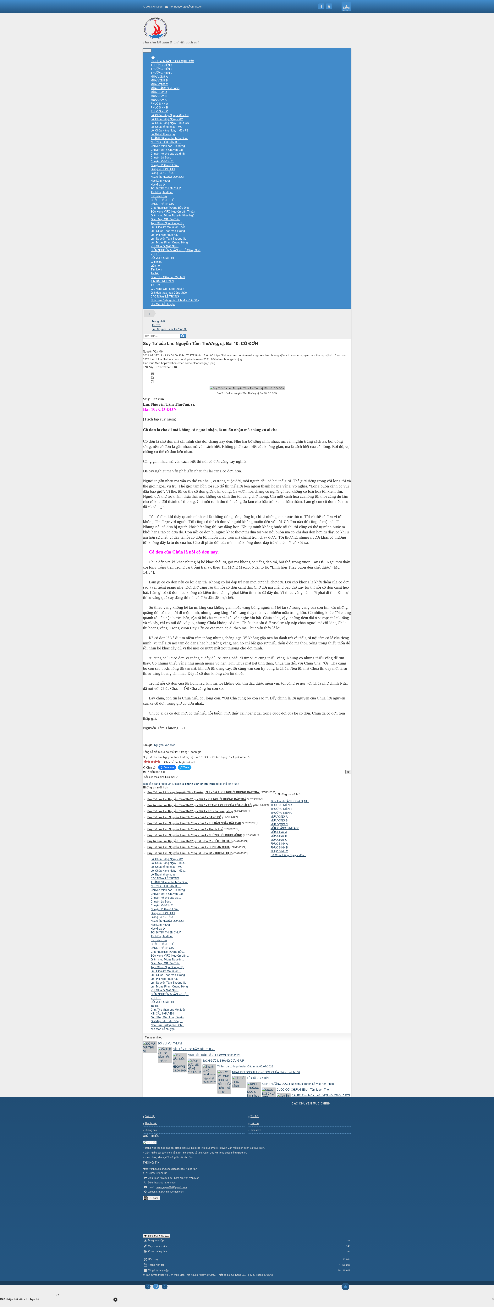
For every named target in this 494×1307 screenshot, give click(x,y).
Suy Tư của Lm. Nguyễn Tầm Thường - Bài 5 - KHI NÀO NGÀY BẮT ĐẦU (194, 823)
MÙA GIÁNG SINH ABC (285, 828)
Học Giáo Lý (158, 928)
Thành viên (151, 1123)
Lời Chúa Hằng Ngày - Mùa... (288, 855)
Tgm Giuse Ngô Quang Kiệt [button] (167, 223)
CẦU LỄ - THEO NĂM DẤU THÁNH (194, 1049)
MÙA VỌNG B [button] (159, 80)
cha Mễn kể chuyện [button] (163, 304)
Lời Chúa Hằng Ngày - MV (167, 859)
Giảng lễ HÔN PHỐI (163, 913)
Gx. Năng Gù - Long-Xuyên (167, 1017)
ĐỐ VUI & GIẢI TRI (162, 1002)
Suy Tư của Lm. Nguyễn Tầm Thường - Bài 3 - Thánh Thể (185, 829)
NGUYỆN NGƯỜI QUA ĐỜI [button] (167, 177)
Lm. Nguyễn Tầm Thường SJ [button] (168, 238)
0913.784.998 (154, 6)
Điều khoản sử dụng (261, 1274)
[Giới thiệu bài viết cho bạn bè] (153, 373)
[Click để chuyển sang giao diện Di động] (164, 1286)
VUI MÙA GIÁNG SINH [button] (164, 246)
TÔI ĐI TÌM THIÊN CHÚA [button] (166, 188)
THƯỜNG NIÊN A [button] (161, 65)
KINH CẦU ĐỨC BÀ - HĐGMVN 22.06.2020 (214, 1055)
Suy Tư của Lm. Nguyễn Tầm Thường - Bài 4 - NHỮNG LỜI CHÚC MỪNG (194, 835)
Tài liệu (155, 1006)
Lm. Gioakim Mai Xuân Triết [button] (168, 227)
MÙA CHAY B (279, 836)
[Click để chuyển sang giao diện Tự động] (148, 1286)
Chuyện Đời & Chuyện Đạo (167, 894)
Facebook (169, 767)
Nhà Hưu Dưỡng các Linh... (167, 1025)
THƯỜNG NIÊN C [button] (162, 73)
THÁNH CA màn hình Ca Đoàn (169, 882)
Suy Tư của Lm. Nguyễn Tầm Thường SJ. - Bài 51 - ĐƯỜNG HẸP (189, 853)
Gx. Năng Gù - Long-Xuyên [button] (167, 289)
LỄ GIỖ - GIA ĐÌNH (259, 1078)
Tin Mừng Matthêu (162, 936)
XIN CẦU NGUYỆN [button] (162, 281)
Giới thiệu (150, 1116)
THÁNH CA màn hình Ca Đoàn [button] (169, 138)
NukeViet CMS (207, 1274)
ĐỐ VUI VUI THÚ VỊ (170, 1043)
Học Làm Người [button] (160, 180)
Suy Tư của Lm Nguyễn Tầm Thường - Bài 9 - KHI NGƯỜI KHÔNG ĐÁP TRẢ (196, 799)
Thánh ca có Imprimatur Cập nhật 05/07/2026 (245, 1066)
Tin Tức (254, 1116)
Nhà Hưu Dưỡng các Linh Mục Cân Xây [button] (175, 300)
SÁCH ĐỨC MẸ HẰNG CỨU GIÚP (223, 1060)
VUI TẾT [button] (156, 254)
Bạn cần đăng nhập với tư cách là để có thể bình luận (191, 784)
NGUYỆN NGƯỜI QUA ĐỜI (167, 921)
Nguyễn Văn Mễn (164, 745)
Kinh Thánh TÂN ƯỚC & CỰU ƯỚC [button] (172, 61)
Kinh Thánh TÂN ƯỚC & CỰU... (290, 801)
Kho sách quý (159, 940)
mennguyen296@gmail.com (186, 6)
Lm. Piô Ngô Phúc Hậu (164, 979)
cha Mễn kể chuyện (163, 1029)
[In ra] (153, 377)
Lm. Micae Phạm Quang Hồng (169, 986)
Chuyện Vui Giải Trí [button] (162, 161)
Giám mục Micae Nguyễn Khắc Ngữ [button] (173, 215)
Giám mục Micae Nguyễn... (167, 959)
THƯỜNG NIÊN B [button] (161, 69)
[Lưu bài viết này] (153, 381)
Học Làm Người (160, 924)
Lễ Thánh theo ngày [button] (163, 134)
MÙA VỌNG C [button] (159, 84)
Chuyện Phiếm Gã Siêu (165, 909)
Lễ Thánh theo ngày (163, 874)
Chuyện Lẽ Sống (161, 901)
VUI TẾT (156, 998)
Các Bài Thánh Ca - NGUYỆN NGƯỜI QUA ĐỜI (321, 1095)
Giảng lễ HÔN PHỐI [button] (163, 169)
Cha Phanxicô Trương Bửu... (168, 952)
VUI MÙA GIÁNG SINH (164, 990)
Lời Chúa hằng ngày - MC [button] (166, 127)
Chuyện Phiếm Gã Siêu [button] (165, 165)
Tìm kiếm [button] (156, 269)
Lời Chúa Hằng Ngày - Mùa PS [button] (169, 130)
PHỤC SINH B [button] (159, 107)
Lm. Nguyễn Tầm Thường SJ (168, 982)
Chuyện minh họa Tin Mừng (168, 890)
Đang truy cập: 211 (158, 1235)
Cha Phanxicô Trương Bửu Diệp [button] (170, 207)
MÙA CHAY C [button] (159, 100)
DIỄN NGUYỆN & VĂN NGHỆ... (170, 994)
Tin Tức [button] (155, 285)
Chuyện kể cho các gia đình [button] (168, 153)
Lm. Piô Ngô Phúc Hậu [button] (164, 234)
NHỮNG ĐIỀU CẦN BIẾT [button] (166, 142)
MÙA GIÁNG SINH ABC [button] (165, 88)
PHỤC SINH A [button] (159, 103)
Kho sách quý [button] (159, 196)
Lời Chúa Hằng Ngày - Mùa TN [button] (170, 115)
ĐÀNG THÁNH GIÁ (162, 948)
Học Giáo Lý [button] (158, 184)
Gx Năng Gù (238, 1274)
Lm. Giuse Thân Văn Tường (168, 975)
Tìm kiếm (255, 1130)
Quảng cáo (151, 1130)
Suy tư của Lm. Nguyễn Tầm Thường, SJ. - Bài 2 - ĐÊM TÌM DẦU (189, 841)
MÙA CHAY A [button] (159, 92)
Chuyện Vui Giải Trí (162, 905)
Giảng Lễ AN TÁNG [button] (162, 173)
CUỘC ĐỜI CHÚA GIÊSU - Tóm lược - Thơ (303, 1089)
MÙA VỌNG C (279, 824)
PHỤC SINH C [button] (159, 111)
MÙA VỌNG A (279, 816)
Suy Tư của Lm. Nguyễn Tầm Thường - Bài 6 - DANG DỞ (184, 817)
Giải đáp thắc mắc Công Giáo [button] (169, 292)
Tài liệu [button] (155, 273)
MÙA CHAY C (279, 840)
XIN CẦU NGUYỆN (162, 1013)
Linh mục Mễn (176, 1274)
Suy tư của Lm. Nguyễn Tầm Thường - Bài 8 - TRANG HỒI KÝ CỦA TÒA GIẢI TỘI (199, 805)
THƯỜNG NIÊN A (281, 805)
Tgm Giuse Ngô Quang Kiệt (167, 967)
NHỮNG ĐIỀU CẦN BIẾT (166, 886)
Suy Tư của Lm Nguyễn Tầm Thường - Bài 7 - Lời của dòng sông (190, 811)
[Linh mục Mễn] (155, 39)
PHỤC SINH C (279, 851)
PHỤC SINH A (279, 843)
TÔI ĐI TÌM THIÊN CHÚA (166, 932)
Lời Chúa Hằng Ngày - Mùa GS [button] (170, 123)
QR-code (153, 1198)
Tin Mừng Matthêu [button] (162, 192)
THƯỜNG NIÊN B (281, 809)
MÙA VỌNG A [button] (159, 76)
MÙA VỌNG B (279, 820)
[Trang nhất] (153, 57)
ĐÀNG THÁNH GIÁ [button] (162, 204)
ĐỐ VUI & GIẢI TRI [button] (162, 258)
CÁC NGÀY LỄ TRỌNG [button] (165, 296)
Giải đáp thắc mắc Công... (167, 1021)
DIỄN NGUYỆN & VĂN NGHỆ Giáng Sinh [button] (175, 250)
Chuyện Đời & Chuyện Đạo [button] (167, 150)
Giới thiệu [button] (156, 262)
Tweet (186, 767)
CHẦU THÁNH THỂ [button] (162, 200)
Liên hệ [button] (155, 265)
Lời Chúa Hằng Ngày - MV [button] (167, 119)
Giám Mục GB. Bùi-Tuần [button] (165, 219)
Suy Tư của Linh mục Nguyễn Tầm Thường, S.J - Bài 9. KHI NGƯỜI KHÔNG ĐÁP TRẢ (203, 792)
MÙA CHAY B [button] (159, 96)
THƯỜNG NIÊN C (281, 813)
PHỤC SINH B (279, 847)
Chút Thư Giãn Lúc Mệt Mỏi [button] (168, 277)
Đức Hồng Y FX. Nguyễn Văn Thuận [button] (173, 211)
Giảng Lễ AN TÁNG (162, 917)
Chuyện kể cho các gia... (166, 897)
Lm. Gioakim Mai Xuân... (166, 971)
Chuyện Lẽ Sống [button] (161, 157)
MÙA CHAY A (279, 832)
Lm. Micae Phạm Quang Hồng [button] (169, 242)
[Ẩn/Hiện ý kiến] (348, 772)
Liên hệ (254, 1123)
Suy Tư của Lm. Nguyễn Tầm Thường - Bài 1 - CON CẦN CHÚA (188, 847)
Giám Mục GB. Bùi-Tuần (165, 963)
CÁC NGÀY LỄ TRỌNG (165, 878)
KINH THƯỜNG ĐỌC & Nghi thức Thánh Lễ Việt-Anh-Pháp (298, 1084)
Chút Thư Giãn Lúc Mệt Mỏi (168, 1009)
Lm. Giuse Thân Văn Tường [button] (168, 231)
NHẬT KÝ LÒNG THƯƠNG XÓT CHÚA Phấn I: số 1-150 (266, 1072)
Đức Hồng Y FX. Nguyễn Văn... (170, 955)
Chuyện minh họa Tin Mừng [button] (168, 146)
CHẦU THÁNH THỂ (162, 944)
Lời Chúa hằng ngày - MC (166, 867)
